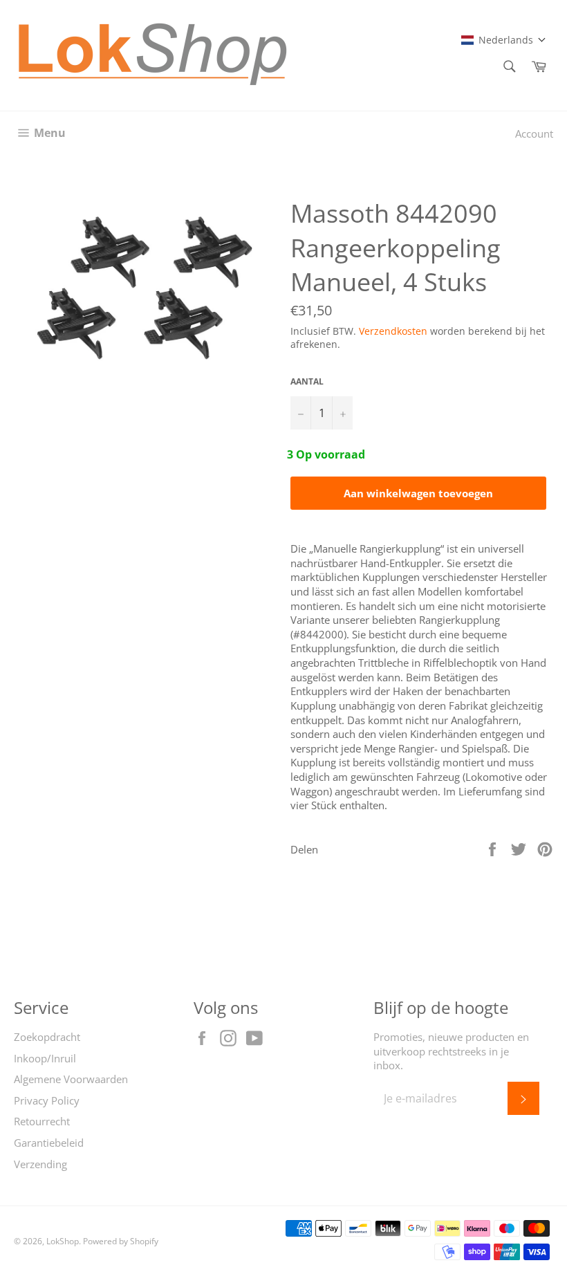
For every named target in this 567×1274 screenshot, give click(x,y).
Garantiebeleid (49, 1143)
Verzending (40, 1164)
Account (534, 133)
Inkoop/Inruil (45, 1058)
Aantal (307, 381)
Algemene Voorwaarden (71, 1079)
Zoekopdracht (47, 1037)
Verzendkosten (393, 331)
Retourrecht (42, 1121)
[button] (503, 40)
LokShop (62, 1241)
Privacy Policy (47, 1100)
